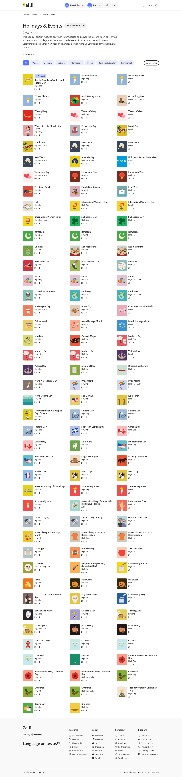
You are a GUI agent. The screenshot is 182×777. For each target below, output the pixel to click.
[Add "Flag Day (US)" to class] (86, 402)
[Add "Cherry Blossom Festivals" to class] (133, 312)
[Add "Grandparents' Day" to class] (133, 524)
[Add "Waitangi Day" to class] (39, 117)
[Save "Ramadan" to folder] (36, 238)
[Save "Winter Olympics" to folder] (82, 82)
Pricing (113, 5)
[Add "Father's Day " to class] (39, 433)
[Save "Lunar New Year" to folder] (129, 178)
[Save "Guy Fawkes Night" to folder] (36, 617)
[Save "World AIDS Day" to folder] (36, 647)
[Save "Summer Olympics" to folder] (82, 493)
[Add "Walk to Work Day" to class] (86, 268)
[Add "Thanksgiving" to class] (133, 617)
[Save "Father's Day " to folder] (36, 433)
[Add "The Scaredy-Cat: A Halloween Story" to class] (39, 603)
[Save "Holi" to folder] (36, 208)
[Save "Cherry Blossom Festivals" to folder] (129, 312)
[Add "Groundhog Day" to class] (133, 103)
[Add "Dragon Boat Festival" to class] (133, 372)
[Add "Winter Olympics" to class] (86, 82)
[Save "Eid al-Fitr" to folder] (36, 253)
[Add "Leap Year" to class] (133, 193)
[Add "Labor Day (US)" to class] (39, 524)
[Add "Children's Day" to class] (86, 617)
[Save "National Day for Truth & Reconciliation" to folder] (82, 541)
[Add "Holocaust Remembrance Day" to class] (133, 163)
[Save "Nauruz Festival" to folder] (82, 253)
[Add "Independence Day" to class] (133, 448)
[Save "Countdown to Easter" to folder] (36, 298)
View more (27, 54)
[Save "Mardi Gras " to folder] (36, 149)
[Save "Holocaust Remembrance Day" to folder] (129, 163)
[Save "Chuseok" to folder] (36, 570)
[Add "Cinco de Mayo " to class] (86, 342)
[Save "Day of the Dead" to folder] (82, 601)
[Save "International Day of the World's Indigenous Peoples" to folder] (82, 510)
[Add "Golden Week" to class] (39, 327)
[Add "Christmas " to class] (39, 694)
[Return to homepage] (28, 5)
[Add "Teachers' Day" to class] (133, 555)
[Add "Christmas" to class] (133, 678)
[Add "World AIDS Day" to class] (39, 647)
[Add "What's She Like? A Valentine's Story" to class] (39, 135)
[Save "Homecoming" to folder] (82, 555)
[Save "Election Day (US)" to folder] (129, 601)
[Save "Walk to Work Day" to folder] (82, 268)
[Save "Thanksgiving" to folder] (129, 617)
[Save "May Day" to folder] (36, 342)
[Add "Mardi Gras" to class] (133, 132)
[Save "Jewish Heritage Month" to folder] (129, 327)
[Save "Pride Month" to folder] (82, 387)
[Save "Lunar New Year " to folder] (82, 178)
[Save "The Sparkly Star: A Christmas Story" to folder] (129, 696)
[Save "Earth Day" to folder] (82, 298)
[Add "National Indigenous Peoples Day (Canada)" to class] (39, 419)
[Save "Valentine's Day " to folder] (82, 117)
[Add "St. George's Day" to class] (39, 312)
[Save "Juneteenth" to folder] (129, 402)
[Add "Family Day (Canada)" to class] (86, 193)
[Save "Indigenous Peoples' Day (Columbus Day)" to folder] (82, 572)
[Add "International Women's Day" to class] (86, 208)
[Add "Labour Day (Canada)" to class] (86, 524)
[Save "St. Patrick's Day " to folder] (82, 223)
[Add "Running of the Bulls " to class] (133, 463)
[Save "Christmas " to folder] (36, 694)
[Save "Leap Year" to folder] (129, 193)
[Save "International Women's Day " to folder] (36, 223)
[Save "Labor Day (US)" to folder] (36, 524)
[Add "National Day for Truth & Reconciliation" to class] (86, 541)
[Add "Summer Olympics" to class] (86, 493)
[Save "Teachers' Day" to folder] (129, 555)
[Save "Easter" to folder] (129, 283)
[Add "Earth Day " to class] (133, 298)
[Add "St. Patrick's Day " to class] (86, 223)
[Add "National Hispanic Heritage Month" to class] (39, 541)
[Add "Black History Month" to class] (86, 103)
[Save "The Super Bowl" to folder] (36, 193)
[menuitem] (79, 736)
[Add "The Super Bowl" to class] (39, 193)
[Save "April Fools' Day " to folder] (36, 268)
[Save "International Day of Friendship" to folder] (36, 493)
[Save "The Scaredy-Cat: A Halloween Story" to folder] (36, 603)
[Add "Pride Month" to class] (86, 387)
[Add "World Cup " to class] (86, 478)
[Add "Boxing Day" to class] (39, 710)
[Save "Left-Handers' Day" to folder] (129, 508)
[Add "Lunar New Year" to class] (133, 178)
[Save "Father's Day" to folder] (82, 417)
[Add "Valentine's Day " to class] (86, 117)
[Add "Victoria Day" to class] (133, 357)
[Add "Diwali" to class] (39, 586)
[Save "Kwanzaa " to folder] (82, 710)
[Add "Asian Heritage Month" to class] (86, 327)
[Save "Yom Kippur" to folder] (36, 555)
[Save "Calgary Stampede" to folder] (82, 463)
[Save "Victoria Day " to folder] (36, 372)
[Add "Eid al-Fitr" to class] (39, 253)
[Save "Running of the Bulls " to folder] (129, 463)
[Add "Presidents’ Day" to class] (86, 132)
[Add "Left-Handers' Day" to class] (133, 508)
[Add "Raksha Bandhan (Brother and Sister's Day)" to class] (39, 89)
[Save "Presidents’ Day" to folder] (82, 132)
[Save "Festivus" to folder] (82, 662)
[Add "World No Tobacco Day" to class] (39, 387)
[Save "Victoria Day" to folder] (129, 357)
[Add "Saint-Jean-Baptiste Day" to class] (86, 433)
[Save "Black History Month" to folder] (82, 103)
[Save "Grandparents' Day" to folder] (129, 524)
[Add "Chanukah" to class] (86, 647)
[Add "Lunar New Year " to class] (86, 178)
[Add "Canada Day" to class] (133, 433)
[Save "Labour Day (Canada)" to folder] (82, 524)
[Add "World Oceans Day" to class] (39, 402)
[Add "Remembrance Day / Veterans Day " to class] (39, 680)
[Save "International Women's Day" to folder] (82, 208)
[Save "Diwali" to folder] (36, 586)
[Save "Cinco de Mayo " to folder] (82, 342)
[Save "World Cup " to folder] (82, 478)
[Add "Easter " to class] (39, 283)
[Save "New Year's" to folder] (82, 149)
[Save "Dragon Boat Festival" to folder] (129, 372)
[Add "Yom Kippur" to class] (39, 555)
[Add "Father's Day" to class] (86, 417)
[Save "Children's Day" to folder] (82, 617)
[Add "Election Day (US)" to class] (133, 601)
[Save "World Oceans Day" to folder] (36, 402)
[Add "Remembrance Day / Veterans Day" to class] (133, 664)
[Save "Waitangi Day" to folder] (36, 117)
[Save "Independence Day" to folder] (129, 448)
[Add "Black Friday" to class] (86, 632)
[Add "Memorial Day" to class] (86, 372)
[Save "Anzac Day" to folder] (82, 312)
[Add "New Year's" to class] (86, 149)
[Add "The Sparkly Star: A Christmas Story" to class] (133, 696)
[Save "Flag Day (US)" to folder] (82, 402)
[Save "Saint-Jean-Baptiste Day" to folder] (82, 433)
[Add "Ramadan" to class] (39, 238)
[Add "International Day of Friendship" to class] (39, 493)
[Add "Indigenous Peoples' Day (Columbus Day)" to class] (86, 572)
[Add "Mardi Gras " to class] (39, 149)
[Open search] (156, 5)
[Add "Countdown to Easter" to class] (39, 298)
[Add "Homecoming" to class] (86, 555)
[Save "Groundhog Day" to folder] (129, 103)
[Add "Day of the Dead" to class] (86, 601)
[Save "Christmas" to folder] (129, 678)
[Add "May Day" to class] (39, 342)
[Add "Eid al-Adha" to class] (86, 448)
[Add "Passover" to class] (133, 268)
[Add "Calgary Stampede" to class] (86, 463)
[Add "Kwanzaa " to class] (86, 710)
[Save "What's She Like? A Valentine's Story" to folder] (36, 135)
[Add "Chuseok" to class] (39, 570)
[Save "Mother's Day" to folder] (129, 342)
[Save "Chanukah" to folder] (82, 647)
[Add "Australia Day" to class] (86, 163)
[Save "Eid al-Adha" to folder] (82, 448)
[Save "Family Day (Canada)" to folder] (82, 193)
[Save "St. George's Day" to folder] (36, 312)
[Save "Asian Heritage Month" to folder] (82, 327)
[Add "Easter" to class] (133, 283)
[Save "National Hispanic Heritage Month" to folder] (36, 541)
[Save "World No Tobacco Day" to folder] (36, 387)
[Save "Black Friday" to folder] (82, 632)
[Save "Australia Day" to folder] (82, 163)
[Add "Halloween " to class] (86, 586)
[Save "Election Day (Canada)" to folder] (129, 570)
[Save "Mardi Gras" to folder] (129, 132)
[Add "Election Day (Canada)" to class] (133, 570)
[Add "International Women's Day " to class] (39, 223)
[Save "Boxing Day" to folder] (36, 710)
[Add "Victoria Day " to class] (39, 372)
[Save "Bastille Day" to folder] (36, 478)
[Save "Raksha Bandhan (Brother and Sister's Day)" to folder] (36, 89)
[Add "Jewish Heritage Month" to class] (133, 327)
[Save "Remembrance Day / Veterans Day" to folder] (129, 664)
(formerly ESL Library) (36, 772)
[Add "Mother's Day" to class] (133, 342)
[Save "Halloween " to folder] (82, 586)
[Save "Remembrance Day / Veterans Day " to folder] (36, 680)
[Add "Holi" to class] (39, 208)
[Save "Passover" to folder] (129, 268)
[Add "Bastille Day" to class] (39, 478)
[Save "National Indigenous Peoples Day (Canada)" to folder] (36, 419)
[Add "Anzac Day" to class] (86, 312)
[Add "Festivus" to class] (86, 662)
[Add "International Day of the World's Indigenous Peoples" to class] (86, 510)
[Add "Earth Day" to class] (86, 298)
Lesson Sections (30, 14)
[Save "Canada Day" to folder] (129, 433)
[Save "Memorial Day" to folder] (82, 372)
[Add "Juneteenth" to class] (133, 402)
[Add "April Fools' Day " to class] (39, 268)
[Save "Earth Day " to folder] (129, 298)
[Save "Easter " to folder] (36, 283)
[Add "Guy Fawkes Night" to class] (39, 617)
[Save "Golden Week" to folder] (36, 327)
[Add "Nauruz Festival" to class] (86, 253)
